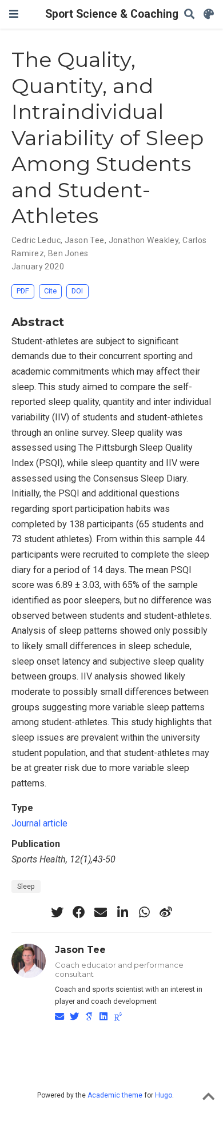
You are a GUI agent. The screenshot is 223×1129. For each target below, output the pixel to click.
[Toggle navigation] (13, 14)
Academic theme (114, 1095)
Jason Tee (85, 240)
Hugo (163, 1095)
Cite (50, 291)
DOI (77, 291)
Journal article (39, 823)
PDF (23, 291)
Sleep (26, 886)
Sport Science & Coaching (111, 14)
